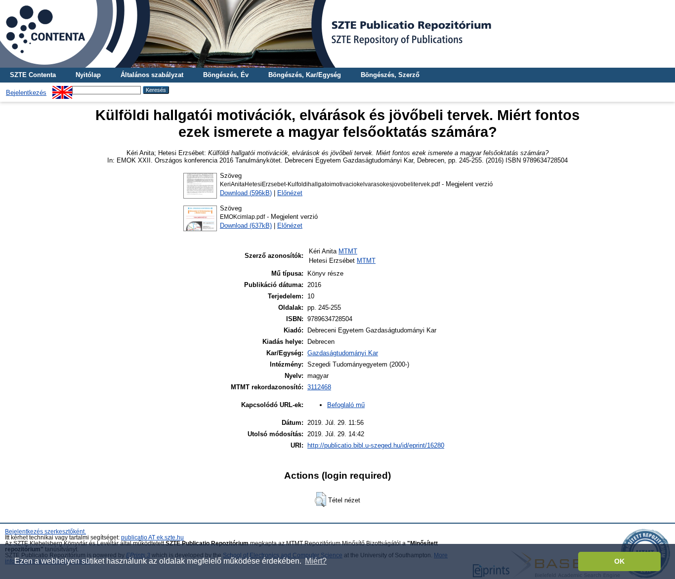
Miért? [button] (316, 561)
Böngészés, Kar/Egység (304, 75)
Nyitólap (88, 75)
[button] (320, 499)
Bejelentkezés (26, 92)
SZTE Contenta (33, 75)
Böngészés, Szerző (390, 75)
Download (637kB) (246, 225)
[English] (62, 89)
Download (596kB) (246, 193)
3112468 (319, 387)
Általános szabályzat (152, 75)
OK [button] (619, 561)
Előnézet (289, 193)
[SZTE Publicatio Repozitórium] (337, 34)
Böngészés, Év (226, 75)
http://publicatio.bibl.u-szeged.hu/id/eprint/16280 (375, 445)
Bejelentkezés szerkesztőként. (45, 532)
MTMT (347, 251)
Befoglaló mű (346, 405)
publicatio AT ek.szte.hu (152, 537)
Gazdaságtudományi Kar (342, 353)
